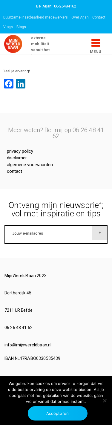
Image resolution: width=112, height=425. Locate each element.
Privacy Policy (20, 151)
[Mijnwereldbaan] (17, 44)
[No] (105, 400)
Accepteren (57, 413)
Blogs (21, 27)
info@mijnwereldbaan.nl (28, 345)
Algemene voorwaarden (30, 164)
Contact (98, 17)
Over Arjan (80, 17)
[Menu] (95, 45)
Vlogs (8, 27)
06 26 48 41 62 (18, 327)
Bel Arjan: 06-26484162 (56, 6)
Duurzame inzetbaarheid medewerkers (35, 17)
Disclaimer (17, 157)
